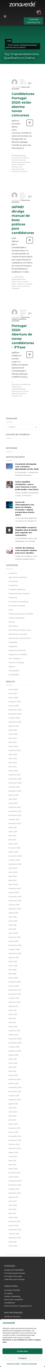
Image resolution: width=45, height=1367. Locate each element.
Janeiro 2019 (13, 941)
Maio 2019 (12, 925)
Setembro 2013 (14, 1193)
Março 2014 (13, 1169)
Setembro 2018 (14, 953)
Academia (12, 573)
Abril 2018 (12, 974)
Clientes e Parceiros (12, 1316)
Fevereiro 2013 (14, 1221)
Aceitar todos (22, 1351)
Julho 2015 (12, 1108)
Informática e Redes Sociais (19, 630)
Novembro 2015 (14, 1091)
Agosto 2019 (13, 913)
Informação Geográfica (13, 1299)
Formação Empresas (19, 319)
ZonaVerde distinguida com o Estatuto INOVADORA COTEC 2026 (26, 466)
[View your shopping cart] (39, 12)
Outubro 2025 (14, 718)
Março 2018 (13, 978)
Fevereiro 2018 (14, 982)
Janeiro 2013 (13, 1225)
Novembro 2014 (14, 1140)
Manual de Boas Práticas (21, 286)
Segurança (12, 646)
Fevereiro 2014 (14, 1173)
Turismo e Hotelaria (16, 662)
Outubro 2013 (13, 1189)
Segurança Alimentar (17, 650)
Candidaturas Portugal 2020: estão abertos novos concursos (23, 104)
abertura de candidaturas (21, 384)
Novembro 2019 (14, 901)
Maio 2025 (12, 738)
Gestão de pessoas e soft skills (20, 614)
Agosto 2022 (13, 795)
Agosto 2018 (13, 957)
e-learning (12, 597)
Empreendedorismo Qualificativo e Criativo (20, 157)
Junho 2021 (12, 832)
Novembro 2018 (14, 945)
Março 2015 (13, 1124)
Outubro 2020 (14, 860)
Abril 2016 (12, 1071)
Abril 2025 (12, 742)
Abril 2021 (12, 840)
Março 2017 (13, 1026)
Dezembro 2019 (14, 897)
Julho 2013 (12, 1201)
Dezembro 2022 (15, 779)
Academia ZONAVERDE (14, 1270)
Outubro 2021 (13, 819)
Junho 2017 (12, 1014)
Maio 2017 (12, 1018)
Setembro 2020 (14, 864)
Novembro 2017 (14, 994)
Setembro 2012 (14, 1238)
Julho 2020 (12, 868)
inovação (29, 284)
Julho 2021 (12, 827)
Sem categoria (14, 658)
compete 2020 (16, 386)
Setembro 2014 (14, 1148)
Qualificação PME (18, 169)
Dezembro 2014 (14, 1136)
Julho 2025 (12, 730)
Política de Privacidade (29, 1364)
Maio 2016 (12, 1067)
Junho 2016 (12, 1063)
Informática (13, 626)
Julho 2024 (12, 754)
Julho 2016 (12, 1059)
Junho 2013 (12, 1205)
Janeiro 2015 (13, 1132)
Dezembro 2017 (14, 990)
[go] (35, 427)
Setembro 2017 (14, 1002)
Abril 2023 (12, 767)
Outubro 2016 (13, 1047)
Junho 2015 (12, 1112)
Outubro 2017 (13, 998)
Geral (10, 610)
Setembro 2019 (14, 909)
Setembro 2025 (14, 722)
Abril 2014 (12, 1165)
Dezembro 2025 (15, 710)
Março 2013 (13, 1217)
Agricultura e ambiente (17, 577)
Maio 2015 (12, 1116)
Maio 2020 (12, 876)
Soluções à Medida (12, 1290)
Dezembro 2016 (14, 1039)
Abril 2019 (12, 929)
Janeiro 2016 (13, 1083)
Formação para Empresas (14, 1273)
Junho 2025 (13, 734)
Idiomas (11, 622)
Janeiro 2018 (13, 986)
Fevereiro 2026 (14, 702)
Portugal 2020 (17, 167)
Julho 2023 (12, 758)
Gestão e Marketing (12, 1296)
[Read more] (29, 126)
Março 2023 (13, 771)
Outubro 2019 (13, 905)
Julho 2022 (12, 799)
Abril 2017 (12, 1022)
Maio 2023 (12, 762)
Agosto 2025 (13, 726)
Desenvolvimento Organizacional (17, 1306)
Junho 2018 (12, 966)
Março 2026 (13, 698)
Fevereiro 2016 (14, 1079)
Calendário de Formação (14, 1279)
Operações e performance (19, 638)
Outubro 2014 (13, 1144)
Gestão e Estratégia (16, 618)
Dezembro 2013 (14, 1181)
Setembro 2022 (14, 791)
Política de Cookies (13, 1364)
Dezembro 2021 (14, 811)
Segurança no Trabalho (17, 654)
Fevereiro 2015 (14, 1128)
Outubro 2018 (14, 949)
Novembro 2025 (15, 714)
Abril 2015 (12, 1120)
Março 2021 (13, 844)
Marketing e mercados (17, 634)
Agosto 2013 (13, 1197)
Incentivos (21, 284)
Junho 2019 (12, 921)
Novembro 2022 (15, 783)
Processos (8, 1293)
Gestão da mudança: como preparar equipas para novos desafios (26, 550)
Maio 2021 (12, 836)
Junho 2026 (13, 689)
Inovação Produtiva (19, 160)
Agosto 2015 (13, 1104)
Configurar (22, 1358)
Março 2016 (13, 1075)
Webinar (11, 667)
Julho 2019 (12, 917)
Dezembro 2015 (14, 1087)
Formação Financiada (13, 1276)
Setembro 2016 (14, 1051)
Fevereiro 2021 (14, 848)
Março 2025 (13, 746)
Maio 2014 (12, 1160)
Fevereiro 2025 (14, 750)
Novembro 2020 (15, 856)
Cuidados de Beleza (16, 589)
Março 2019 (13, 933)
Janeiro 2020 (13, 892)
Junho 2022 (13, 803)
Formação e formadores (18, 602)
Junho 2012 (12, 1246)
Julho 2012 (12, 1242)
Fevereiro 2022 (14, 807)
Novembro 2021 (14, 815)
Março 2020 (13, 884)
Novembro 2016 (14, 1043)
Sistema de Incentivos (19, 171)
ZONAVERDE (15, 89)
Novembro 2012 (14, 1230)
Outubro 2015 (13, 1096)
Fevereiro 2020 (14, 888)
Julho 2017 (12, 1010)
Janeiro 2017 (13, 1035)
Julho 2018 (12, 961)
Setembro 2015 (14, 1100)
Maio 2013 (12, 1209)
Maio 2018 (12, 970)
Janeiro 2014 (13, 1177)
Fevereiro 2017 (14, 1031)
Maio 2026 (12, 693)
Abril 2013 (12, 1213)
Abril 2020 (12, 880)
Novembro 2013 (14, 1185)
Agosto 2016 (13, 1055)
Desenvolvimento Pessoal (19, 593)
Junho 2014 (12, 1156)
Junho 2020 (13, 872)
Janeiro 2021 (13, 852)
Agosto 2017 (13, 1006)
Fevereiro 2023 (14, 775)
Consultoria (25, 87)
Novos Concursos (18, 164)
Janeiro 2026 (13, 706)
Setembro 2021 (14, 823)
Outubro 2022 (14, 787)
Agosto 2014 (13, 1152)
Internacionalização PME (21, 162)
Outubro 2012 (13, 1234)
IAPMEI (14, 284)
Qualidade (12, 642)
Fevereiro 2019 (14, 937)
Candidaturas (19, 277)
